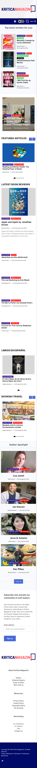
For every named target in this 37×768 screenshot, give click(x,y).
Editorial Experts (18, 680)
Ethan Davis (20, 86)
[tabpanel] (18, 159)
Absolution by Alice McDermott (14, 257)
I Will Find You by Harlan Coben (24, 81)
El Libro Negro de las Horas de (15, 379)
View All (18, 581)
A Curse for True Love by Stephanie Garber (16, 327)
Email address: (9, 625)
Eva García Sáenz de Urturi (16, 380)
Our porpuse (18, 708)
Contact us (18, 731)
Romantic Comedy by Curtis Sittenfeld (25, 42)
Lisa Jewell (18, 476)
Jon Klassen (18, 507)
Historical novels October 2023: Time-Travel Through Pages (17, 121)
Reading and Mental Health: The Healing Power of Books (15, 168)
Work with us (18, 685)
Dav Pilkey (18, 569)
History (18, 678)
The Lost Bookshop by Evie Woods (15, 280)
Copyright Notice (18, 706)
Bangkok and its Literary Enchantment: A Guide (12, 426)
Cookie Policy (18, 703)
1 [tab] (15, 178)
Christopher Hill (5, 283)
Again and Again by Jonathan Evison (16, 223)
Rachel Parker (21, 46)
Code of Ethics (18, 683)
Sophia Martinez (7, 384)
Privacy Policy (18, 701)
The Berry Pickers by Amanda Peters (16, 303)
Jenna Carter (20, 66)
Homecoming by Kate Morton (26, 62)
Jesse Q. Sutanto (18, 538)
